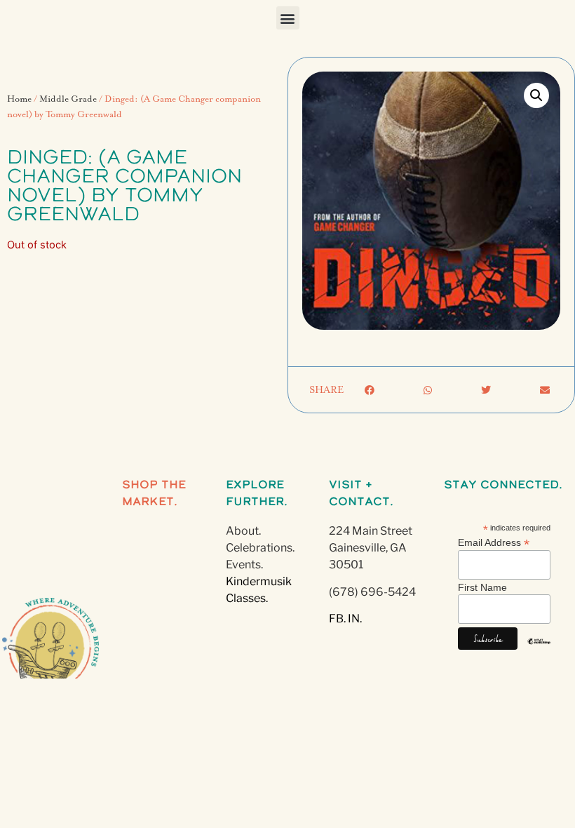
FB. (337, 618)
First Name (482, 587)
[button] (287, 17)
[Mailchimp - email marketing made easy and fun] (538, 651)
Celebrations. (260, 547)
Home (19, 99)
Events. (244, 564)
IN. (355, 618)
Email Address (493, 542)
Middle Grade (68, 99)
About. (243, 530)
